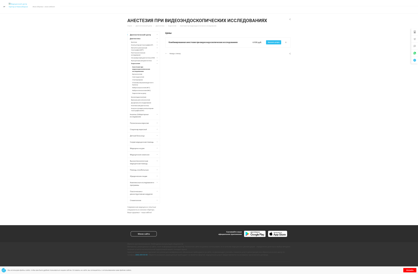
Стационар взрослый (138, 129)
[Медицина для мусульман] (392, 10)
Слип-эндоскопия (138, 77)
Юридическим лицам (138, 176)
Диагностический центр (140, 35)
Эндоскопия (135, 63)
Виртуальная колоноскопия (140, 100)
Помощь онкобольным (139, 170)
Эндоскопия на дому (139, 93)
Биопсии (134, 42)
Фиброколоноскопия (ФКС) (141, 90)
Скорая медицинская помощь (142, 142)
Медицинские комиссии (139, 155)
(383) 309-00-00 (141, 255)
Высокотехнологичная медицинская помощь (139, 162)
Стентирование (137, 80)
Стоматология (135, 200)
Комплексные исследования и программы (142, 183)
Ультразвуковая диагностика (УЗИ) (143, 58)
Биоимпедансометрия (138, 97)
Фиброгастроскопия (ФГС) (141, 88)
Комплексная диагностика (140, 106)
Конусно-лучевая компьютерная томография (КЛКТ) (142, 109)
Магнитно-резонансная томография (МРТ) (139, 49)
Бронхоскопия (137, 74)
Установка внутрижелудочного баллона (142, 84)
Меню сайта (144, 234)
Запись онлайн (406, 10)
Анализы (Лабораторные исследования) (139, 115)
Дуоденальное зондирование (141, 103)
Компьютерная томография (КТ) (142, 45)
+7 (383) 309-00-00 (392, 3)
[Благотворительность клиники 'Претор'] (386, 10)
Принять (410, 270)
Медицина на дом (137, 148)
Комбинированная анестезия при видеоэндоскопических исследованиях (203, 42)
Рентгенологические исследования (138, 54)
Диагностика (135, 39)
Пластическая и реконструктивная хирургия (141, 192)
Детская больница (137, 136)
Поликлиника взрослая (139, 123)
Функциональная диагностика (141, 61)
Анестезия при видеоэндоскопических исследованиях (141, 69)
